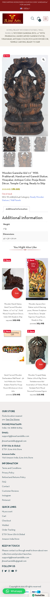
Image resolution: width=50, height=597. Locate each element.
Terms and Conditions (11, 468)
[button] (38, 19)
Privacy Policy (8, 473)
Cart (4, 516)
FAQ (4, 482)
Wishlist (5, 525)
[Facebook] (2, 571)
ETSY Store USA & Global (13, 534)
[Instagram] (9, 571)
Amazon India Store (10, 539)
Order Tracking (8, 530)
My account (7, 512)
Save (7, 56)
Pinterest (6, 500)
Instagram (6, 496)
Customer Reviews (10, 491)
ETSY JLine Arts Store (12, 449)
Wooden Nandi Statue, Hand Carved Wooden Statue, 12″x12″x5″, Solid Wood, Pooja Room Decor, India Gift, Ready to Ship (13, 310)
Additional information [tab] (16, 209)
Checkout (6, 521)
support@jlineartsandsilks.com (15, 436)
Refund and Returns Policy (13, 477)
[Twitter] (6, 571)
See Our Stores (13, 420)
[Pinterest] (16, 571)
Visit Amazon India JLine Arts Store (17, 458)
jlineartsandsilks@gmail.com (14, 441)
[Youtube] (12, 571)
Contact (6, 486)
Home (9, 30)
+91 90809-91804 (14, 428)
